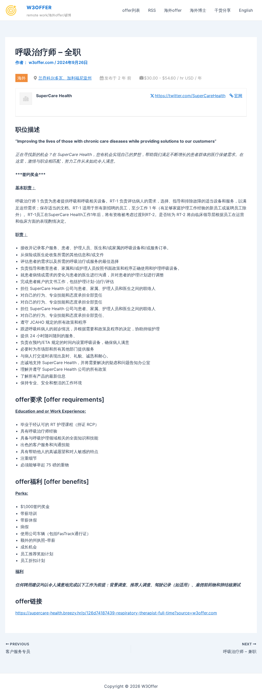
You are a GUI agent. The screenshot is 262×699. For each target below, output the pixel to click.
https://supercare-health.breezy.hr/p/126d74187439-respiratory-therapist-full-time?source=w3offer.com (116, 612)
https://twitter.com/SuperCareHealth (190, 95)
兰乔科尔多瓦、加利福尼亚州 (65, 78)
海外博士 (198, 10)
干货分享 (222, 10)
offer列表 (131, 10)
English (246, 10)
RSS (152, 10)
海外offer (173, 10)
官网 (238, 95)
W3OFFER (39, 7)
